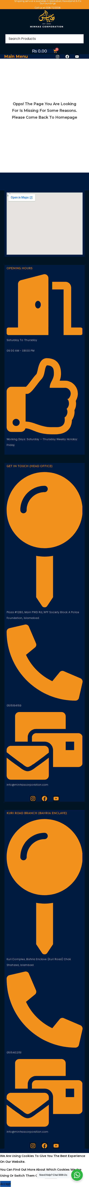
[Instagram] (57, 56)
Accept (5, 1184)
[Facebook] (67, 56)
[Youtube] (77, 56)
